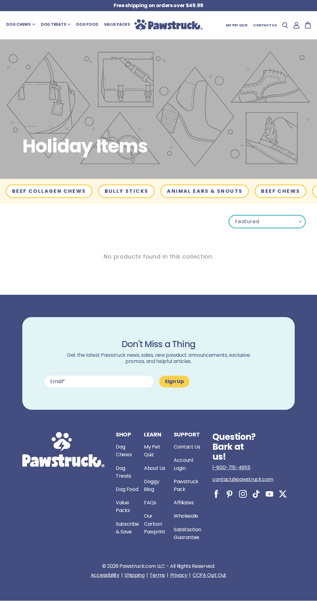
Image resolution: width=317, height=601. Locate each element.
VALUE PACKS (117, 24)
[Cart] (308, 25)
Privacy (179, 575)
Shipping (134, 575)
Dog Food (127, 489)
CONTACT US (265, 25)
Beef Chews (280, 191)
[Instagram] (243, 494)
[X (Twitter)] (283, 494)
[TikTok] (256, 494)
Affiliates (184, 502)
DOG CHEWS (18, 24)
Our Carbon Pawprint (154, 523)
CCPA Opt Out (209, 575)
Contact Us (187, 446)
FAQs (150, 502)
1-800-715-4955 (231, 467)
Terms (157, 575)
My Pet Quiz (237, 25)
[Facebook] (216, 494)
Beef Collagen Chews (49, 191)
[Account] (296, 25)
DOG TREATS (53, 24)
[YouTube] (269, 494)
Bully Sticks (127, 191)
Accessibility (105, 575)
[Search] (285, 25)
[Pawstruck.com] (168, 25)
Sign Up (174, 381)
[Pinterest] (229, 494)
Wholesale (186, 515)
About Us (154, 468)
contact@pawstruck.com (242, 479)
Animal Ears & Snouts (204, 191)
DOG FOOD (87, 24)
